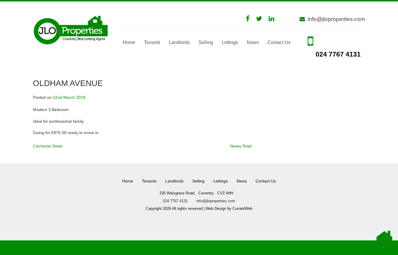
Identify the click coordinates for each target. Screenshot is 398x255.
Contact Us (278, 42)
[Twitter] (262, 18)
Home (129, 42)
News (253, 42)
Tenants (152, 42)
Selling (205, 42)
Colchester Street (47, 146)
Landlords (179, 42)
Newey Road (240, 146)
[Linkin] (274, 18)
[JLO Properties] (71, 29)
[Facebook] (251, 18)
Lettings (230, 42)
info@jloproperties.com (336, 19)
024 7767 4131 (337, 54)
